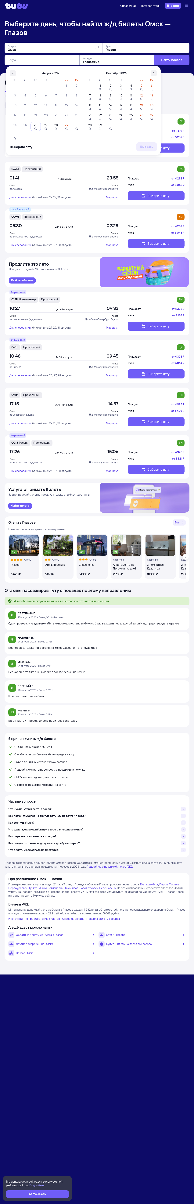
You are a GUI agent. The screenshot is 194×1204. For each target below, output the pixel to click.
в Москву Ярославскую (105, 188)
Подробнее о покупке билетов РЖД (109, 866)
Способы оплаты (73, 918)
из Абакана (15, 188)
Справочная (128, 6)
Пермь (163, 884)
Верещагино (107, 888)
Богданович (55, 888)
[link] (22, 280)
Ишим (43, 888)
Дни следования (20, 197)
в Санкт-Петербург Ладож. (103, 319)
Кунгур (33, 888)
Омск (12, 185)
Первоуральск (17, 888)
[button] (179, 522)
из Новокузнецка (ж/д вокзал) (25, 319)
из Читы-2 (15, 366)
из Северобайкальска (21, 414)
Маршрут (112, 197)
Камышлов (71, 888)
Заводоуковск (89, 888)
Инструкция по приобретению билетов (34, 918)
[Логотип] (17, 6)
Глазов (114, 185)
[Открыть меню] (186, 6)
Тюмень (174, 884)
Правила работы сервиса (103, 918)
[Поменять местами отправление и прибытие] (97, 48)
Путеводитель (150, 6)
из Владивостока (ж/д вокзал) (25, 236)
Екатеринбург (149, 884)
